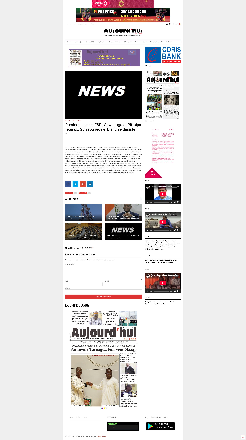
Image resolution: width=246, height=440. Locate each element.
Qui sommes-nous (70, 24)
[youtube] (167, 24)
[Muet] (175, 202)
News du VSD (90, 42)
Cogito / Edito (101, 42)
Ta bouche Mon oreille (156, 42)
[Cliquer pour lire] (83, 212)
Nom (66, 281)
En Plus (168, 42)
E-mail (107, 281)
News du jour (78, 42)
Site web (68, 288)
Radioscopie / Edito (114, 42)
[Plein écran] (178, 202)
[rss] (170, 24)
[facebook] (172, 24)
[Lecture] (147, 202)
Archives (91, 24)
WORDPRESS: (89, 247)
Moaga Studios (102, 436)
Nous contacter (82, 24)
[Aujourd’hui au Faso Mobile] (160, 426)
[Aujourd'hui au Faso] (123, 32)
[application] (163, 194)
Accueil (69, 42)
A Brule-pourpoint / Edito (131, 42)
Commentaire (70, 264)
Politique (144, 42)
